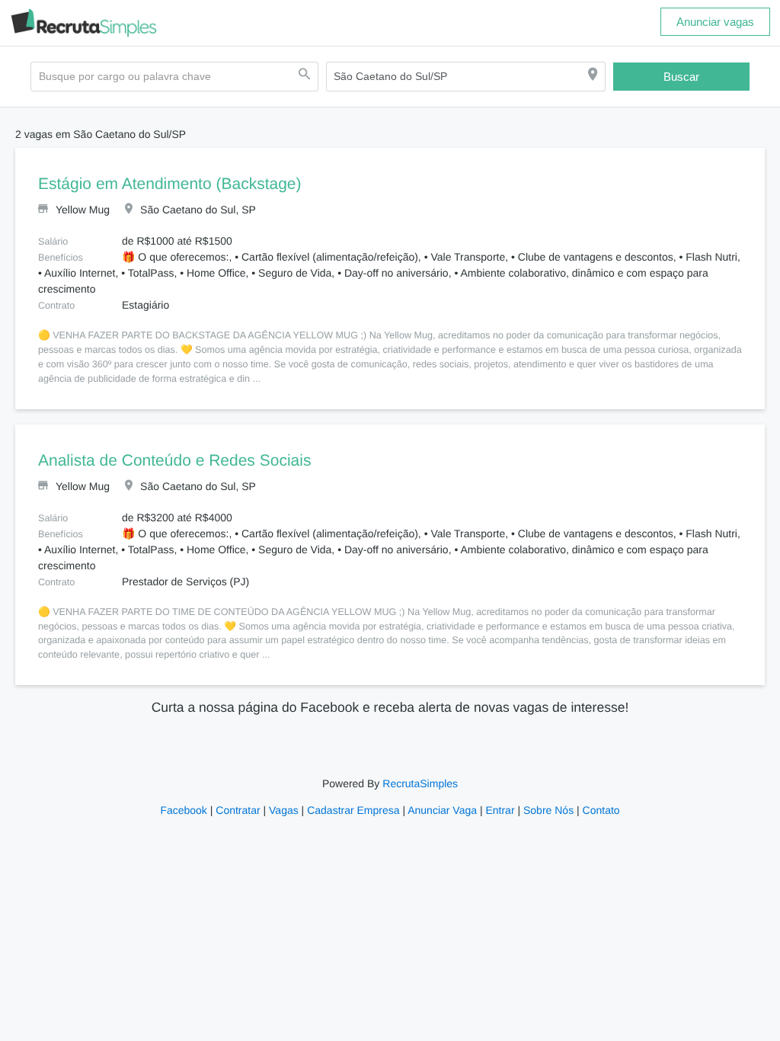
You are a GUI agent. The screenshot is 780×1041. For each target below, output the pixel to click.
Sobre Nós (545, 810)
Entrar (498, 810)
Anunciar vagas (715, 21)
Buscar (681, 76)
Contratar (241, 810)
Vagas (286, 810)
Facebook (188, 810)
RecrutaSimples (419, 783)
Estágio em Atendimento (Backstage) (170, 184)
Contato (596, 810)
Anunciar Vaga (442, 810)
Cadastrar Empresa (353, 810)
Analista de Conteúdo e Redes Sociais (172, 461)
